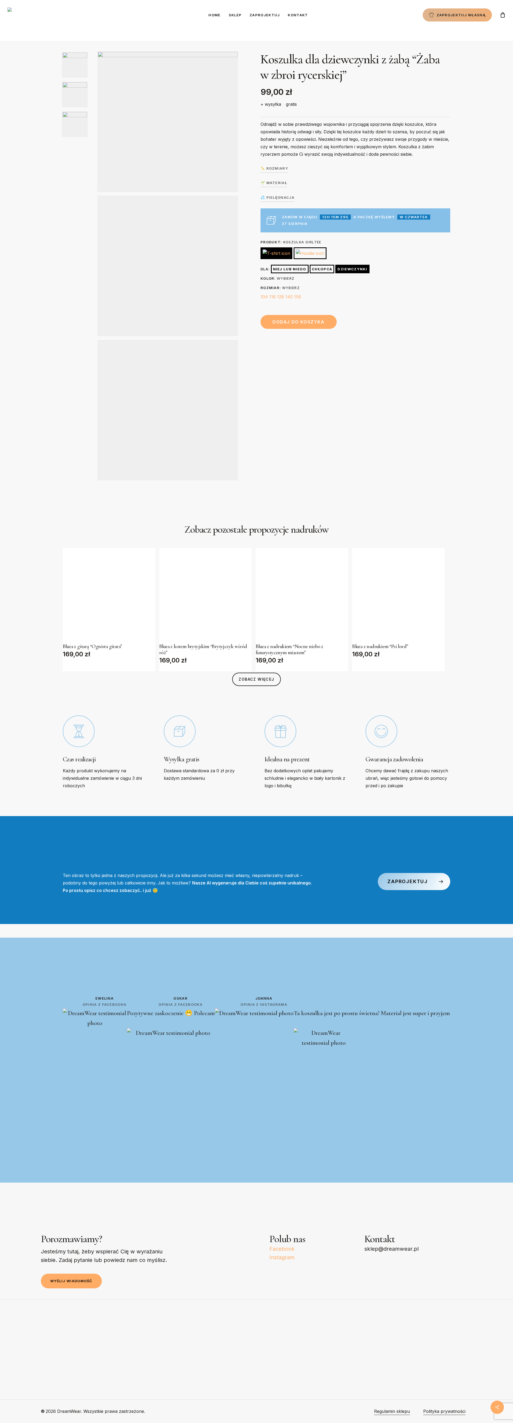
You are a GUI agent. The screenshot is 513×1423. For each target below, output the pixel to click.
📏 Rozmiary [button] (274, 168)
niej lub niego (289, 269)
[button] (256, 679)
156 (297, 296)
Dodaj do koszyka (299, 322)
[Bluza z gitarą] (109, 594)
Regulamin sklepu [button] (392, 1411)
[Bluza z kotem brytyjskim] (205, 594)
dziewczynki (352, 269)
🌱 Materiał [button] (274, 183)
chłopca (322, 269)
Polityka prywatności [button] (444, 1411)
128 (280, 296)
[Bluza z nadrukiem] (302, 594)
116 (272, 296)
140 (289, 296)
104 (264, 296)
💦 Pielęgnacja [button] (277, 197)
